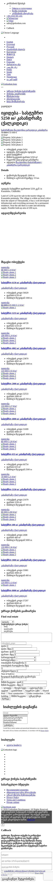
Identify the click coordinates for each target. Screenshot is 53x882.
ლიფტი (7, 688)
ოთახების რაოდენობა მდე (15, 665)
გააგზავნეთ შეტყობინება (18, 878)
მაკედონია (20, 130)
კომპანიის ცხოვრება (22, 13)
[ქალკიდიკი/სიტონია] (15, 720)
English (10, 42)
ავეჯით (4, 691)
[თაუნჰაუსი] (14, 631)
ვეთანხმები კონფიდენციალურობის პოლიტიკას (24, 871)
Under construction (35, 693)
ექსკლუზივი (35, 696)
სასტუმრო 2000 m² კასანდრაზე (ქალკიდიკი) (23, 383)
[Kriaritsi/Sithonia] (15, 722)
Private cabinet (13, 802)
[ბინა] (14, 627)
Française (11, 62)
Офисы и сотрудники (22, 8)
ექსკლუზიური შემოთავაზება (21, 795)
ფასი (3, 646)
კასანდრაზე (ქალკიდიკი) (14, 288)
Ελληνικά (11, 44)
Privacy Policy (45, 730)
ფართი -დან (7, 652)
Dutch (9, 59)
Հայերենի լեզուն (16, 49)
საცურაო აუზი (33, 691)
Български (11, 52)
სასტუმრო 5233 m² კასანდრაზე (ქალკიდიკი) (23, 313)
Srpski (9, 72)
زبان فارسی (12, 67)
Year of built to (7, 674)
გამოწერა (8, 725)
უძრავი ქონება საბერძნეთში (21, 91)
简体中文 (11, 54)
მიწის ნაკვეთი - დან (11, 682)
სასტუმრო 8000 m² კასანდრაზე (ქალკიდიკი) (23, 590)
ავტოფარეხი (36, 688)
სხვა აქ (31, 819)
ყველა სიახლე (14, 745)
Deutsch (10, 57)
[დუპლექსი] (14, 629)
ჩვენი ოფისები (19, 11)
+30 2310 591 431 (14, 16)
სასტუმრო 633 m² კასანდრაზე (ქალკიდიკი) (23, 454)
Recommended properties (17, 790)
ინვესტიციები (13, 99)
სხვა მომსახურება (16, 101)
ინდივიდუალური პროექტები (21, 792)
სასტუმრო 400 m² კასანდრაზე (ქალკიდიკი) (23, 525)
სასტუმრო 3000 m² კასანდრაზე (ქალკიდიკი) (23, 560)
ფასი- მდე (6, 649)
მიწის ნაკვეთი (18, 696)
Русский (10, 47)
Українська (12, 77)
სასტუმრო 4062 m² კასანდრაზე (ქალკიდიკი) (23, 348)
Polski (9, 69)
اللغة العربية (12, 79)
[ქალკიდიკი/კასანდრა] (15, 718)
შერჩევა (5, 699)
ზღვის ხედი (20, 688)
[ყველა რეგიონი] (15, 715)
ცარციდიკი (32, 130)
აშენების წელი (8, 671)
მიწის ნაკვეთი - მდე (11, 685)
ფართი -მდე (7, 654)
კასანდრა (43, 130)
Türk (9, 74)
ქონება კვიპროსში (16, 94)
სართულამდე (8, 660)
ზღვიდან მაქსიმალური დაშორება (18, 677)
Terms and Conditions (16, 800)
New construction (16, 693)
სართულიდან (8, 657)
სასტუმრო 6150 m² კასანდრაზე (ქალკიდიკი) (23, 282)
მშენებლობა (13, 96)
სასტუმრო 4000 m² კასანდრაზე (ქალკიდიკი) (23, 419)
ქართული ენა (14, 64)
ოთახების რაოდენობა (12, 663)
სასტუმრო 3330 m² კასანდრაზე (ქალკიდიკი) (23, 489)
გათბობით (16, 691)
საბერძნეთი (7, 130)
